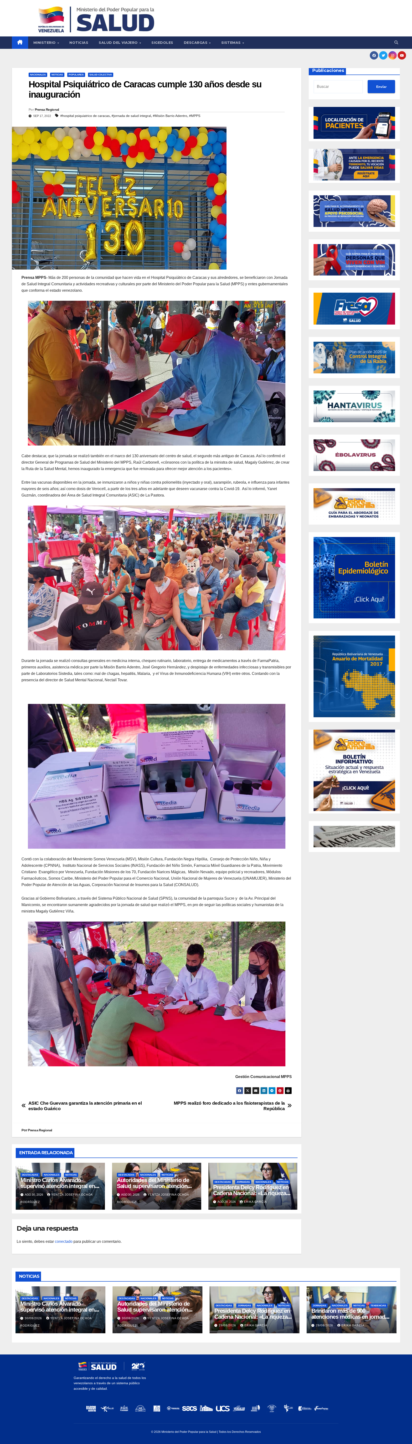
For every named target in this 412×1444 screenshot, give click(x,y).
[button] (396, 42)
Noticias (78, 42)
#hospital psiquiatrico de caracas (85, 116)
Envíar (381, 87)
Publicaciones (328, 70)
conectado (63, 1241)
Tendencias (378, 1305)
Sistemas (231, 42)
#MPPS (194, 116)
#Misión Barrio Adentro (170, 116)
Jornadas (243, 1182)
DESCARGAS (196, 42)
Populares (76, 74)
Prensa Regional (47, 109)
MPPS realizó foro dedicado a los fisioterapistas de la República (229, 1106)
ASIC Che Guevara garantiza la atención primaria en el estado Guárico (85, 1106)
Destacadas (30, 1174)
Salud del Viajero (119, 42)
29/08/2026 (228, 1325)
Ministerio (45, 42)
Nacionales (38, 74)
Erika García (255, 1201)
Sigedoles (162, 42)
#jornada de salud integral (131, 116)
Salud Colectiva (100, 74)
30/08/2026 (34, 1318)
